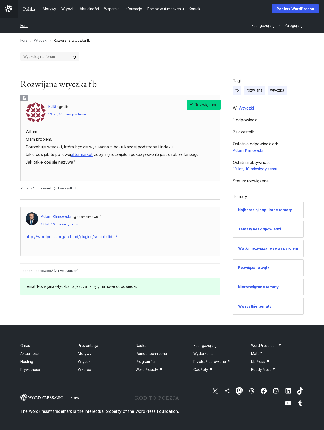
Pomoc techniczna (151, 353)
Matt (257, 353)
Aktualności (29, 353)
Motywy (84, 353)
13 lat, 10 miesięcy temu (67, 114)
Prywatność (30, 369)
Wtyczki (40, 40)
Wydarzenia (203, 353)
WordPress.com (266, 345)
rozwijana (254, 90)
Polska (74, 398)
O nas (25, 345)
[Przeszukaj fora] (74, 56)
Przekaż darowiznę (211, 361)
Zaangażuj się (204, 345)
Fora (24, 25)
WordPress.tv (149, 369)
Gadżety (202, 369)
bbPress (260, 361)
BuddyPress (263, 369)
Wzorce (84, 369)
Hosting (26, 361)
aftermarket (82, 154)
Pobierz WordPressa (295, 9)
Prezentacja (88, 345)
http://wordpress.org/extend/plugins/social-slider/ (71, 236)
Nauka (141, 345)
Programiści (145, 361)
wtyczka (277, 90)
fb (237, 90)
